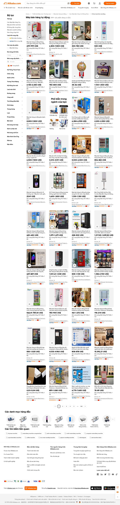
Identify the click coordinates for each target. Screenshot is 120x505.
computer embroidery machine (94, 433)
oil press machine (12, 433)
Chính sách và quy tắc (33, 470)
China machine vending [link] (98, 14)
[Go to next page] (85, 406)
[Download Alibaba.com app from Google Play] (110, 488)
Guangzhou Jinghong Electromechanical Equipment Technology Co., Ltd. (81, 90)
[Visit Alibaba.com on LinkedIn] (101, 474)
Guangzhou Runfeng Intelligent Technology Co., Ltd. (81, 279)
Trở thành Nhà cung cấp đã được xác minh (106, 462)
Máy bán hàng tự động (59, 14)
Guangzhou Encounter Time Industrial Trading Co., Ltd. (58, 202)
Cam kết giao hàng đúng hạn (35, 458)
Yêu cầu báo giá (54, 456)
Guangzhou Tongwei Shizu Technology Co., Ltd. (36, 243)
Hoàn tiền (76, 461)
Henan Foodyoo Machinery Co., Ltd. (36, 165)
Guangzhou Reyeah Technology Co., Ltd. (81, 321)
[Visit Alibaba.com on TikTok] (117, 474)
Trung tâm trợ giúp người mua (82, 450)
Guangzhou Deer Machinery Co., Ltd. (104, 204)
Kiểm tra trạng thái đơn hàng (105, 458)
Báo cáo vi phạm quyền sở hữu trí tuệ (83, 465)
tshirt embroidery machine (54, 433)
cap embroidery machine (14, 437)
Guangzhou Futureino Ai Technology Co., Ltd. (104, 90)
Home (27, 14)
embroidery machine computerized (32, 433)
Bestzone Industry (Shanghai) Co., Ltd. (58, 321)
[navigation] (14, 210)
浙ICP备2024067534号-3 (107, 502)
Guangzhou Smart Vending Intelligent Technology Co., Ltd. (36, 54)
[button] (68, 3)
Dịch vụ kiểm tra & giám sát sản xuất (36, 465)
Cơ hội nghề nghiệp (9, 461)
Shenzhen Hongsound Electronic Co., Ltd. (104, 398)
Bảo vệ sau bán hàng (33, 461)
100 (81, 406)
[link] (117, 487)
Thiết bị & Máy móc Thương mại (41, 14)
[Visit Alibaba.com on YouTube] (113, 474)
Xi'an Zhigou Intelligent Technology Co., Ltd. (36, 318)
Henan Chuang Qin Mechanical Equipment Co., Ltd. (36, 127)
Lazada (60, 496)
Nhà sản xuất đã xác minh (57, 452)
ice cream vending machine (47, 437)
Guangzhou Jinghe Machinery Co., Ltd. (36, 398)
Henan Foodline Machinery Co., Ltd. (81, 127)
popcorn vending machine (67, 437)
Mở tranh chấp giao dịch (80, 458)
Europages (87, 496)
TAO (74, 496)
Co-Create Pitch (8, 454)
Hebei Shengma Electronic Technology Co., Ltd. (58, 282)
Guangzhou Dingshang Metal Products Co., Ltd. (36, 359)
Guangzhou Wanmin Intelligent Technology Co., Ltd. (104, 51)
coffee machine (31, 437)
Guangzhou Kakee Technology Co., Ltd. (104, 321)
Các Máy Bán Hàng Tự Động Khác (79, 14)
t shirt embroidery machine (73, 433)
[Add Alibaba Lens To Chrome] (31, 488)
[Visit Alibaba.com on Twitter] (105, 474)
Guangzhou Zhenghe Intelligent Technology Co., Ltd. (81, 243)
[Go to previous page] (55, 406)
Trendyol (79, 496)
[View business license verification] (77, 502)
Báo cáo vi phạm (78, 470)
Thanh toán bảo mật (33, 450)
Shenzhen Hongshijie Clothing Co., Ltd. (58, 398)
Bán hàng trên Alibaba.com (104, 450)
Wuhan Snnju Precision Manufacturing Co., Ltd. (36, 202)
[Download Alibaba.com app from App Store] (96, 488)
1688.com (41, 496)
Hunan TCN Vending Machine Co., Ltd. (58, 359)
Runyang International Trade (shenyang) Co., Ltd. (58, 243)
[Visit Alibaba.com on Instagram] (109, 474)
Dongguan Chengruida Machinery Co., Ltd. (104, 165)
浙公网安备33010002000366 (90, 502)
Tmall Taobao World (50, 496)
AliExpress (33, 496)
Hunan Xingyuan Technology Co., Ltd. (81, 204)
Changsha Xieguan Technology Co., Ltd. (104, 282)
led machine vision (96, 437)
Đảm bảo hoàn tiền (32, 454)
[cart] (94, 3)
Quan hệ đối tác (101, 466)
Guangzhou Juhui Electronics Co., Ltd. (104, 357)
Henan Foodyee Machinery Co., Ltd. (81, 165)
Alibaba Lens (11, 488)
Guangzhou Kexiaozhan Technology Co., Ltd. (81, 396)
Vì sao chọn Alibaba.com (11, 450)
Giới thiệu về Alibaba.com (12, 446)
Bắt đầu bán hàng (102, 454)
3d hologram (83, 437)
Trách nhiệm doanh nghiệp (11, 458)
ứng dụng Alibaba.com (82, 488)
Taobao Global (68, 496)
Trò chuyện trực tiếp (79, 454)
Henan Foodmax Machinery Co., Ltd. (36, 90)
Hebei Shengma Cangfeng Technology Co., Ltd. (104, 243)
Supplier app (52, 488)
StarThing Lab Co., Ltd (55, 54)
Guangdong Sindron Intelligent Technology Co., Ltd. (81, 359)
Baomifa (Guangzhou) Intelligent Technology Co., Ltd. (81, 54)
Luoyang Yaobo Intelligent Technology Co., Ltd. (58, 90)
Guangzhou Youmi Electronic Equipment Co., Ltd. (36, 282)
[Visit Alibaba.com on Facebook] (98, 474)
